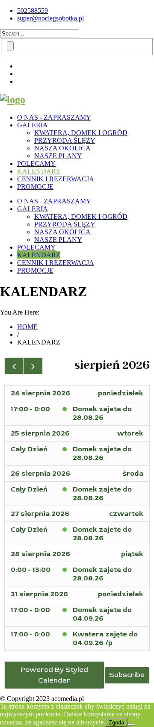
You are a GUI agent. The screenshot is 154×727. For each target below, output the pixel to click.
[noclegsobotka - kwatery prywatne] (12, 99)
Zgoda (116, 722)
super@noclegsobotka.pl (50, 18)
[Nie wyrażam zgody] (130, 724)
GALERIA (32, 125)
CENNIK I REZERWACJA (55, 178)
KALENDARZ (38, 171)
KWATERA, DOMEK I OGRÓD (80, 132)
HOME (27, 326)
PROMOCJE (35, 186)
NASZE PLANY (58, 155)
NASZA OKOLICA (62, 148)
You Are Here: (19, 312)
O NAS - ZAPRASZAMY (54, 117)
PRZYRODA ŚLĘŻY (64, 140)
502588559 (32, 10)
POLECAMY (36, 163)
